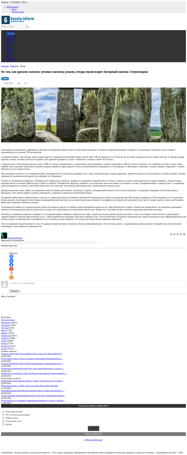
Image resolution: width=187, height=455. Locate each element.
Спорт (4, 348)
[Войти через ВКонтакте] (11, 261)
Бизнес (4, 333)
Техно (4, 341)
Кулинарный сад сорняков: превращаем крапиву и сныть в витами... (33, 400)
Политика (6, 322)
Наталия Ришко (15, 238)
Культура (5, 346)
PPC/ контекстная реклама (18, 415)
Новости (14, 66)
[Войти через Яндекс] (11, 269)
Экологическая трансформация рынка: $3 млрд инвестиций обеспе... (33, 395)
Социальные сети (13, 421)
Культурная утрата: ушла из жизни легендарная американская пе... (32, 358)
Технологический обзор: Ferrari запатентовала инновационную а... (32, 363)
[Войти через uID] (11, 257)
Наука (5, 79)
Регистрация (18, 12)
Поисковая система (14, 411)
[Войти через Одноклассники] (11, 277)
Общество (6, 335)
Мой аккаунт (13, 7)
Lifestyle (5, 338)
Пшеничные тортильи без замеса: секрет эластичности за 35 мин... (32, 381)
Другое (9, 424)
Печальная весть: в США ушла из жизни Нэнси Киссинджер (29, 386)
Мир (3, 330)
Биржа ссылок (12, 418)
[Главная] (18, 24)
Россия (4, 328)
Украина (5, 325)
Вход (14, 9)
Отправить (14, 291)
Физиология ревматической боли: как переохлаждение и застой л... (32, 368)
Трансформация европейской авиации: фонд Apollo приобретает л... (33, 391)
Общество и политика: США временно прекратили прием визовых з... (34, 373)
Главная (4, 66)
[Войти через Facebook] (11, 265)
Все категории (8, 320)
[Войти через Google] (11, 273)
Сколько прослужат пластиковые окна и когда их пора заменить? (31, 354)
